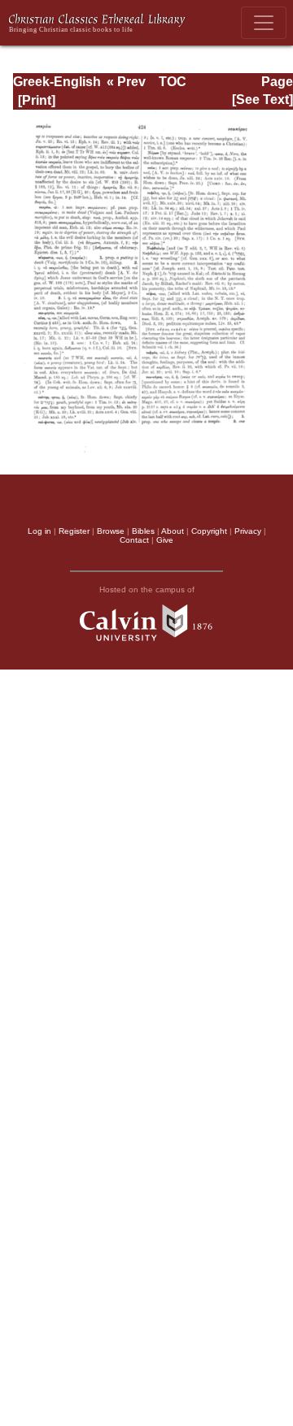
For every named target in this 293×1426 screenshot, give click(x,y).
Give (164, 539)
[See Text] (262, 99)
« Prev (126, 82)
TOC (172, 82)
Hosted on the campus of (147, 589)
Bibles (143, 531)
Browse (111, 531)
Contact (134, 539)
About (172, 531)
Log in (39, 531)
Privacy (247, 531)
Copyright (209, 531)
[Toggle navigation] (263, 23)
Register (74, 531)
